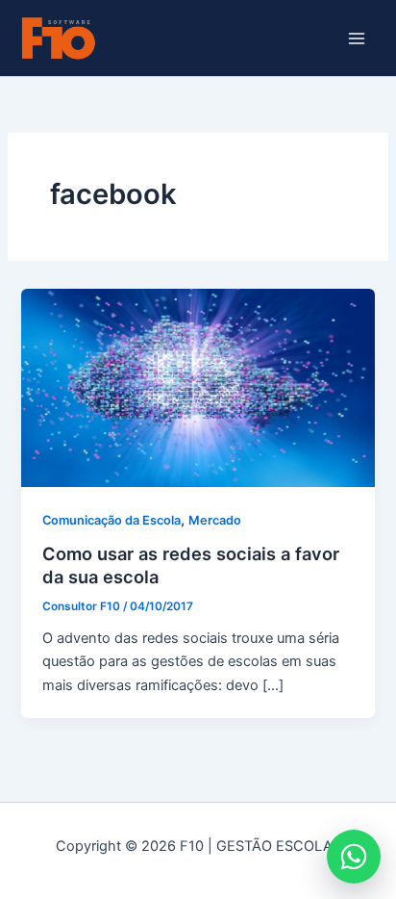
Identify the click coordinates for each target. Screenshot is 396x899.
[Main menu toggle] (356, 38)
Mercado (214, 520)
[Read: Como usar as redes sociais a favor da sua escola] (197, 387)
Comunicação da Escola (111, 520)
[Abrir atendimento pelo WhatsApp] (354, 857)
